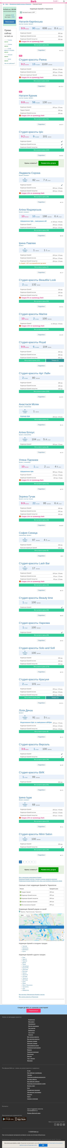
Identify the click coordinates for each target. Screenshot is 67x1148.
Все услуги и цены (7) (41, 267)
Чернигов (25, 974)
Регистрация (9, 22)
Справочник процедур (33, 1090)
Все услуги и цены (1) (41, 419)
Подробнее (41, 50)
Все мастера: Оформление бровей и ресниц (32, 994)
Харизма (34, 623)
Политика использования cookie (36, 1083)
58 (33, 102)
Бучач (24, 951)
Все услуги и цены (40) (41, 610)
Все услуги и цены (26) (41, 196)
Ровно (24, 983)
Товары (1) (55, 360)
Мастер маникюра (33, 1026)
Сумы (24, 981)
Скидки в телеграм (32, 1099)
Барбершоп (31, 1030)
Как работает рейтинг (33, 1081)
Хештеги (29, 1094)
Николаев (25, 969)
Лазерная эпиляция (33, 1052)
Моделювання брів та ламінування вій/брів (36, 722)
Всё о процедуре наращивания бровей (30, 877)
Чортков (24, 946)
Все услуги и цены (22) (41, 45)
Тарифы (29, 1075)
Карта (29, 1096)
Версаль (34, 744)
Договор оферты (32, 1079)
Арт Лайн (34, 373)
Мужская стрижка (32, 1041)
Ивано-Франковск (27, 985)
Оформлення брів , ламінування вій (33, 221)
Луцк (23, 988)
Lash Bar (34, 563)
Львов (24, 964)
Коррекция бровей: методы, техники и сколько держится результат (38, 879)
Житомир (25, 980)
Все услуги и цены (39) (41, 759)
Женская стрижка (32, 1043)
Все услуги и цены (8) (41, 447)
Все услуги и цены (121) (32, 360)
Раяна (33, 59)
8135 (12, 15)
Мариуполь (25, 990)
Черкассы (25, 978)
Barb (33, 1)
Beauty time (36, 597)
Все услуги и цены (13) (41, 821)
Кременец (25, 948)
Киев (23, 957)
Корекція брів (25, 416)
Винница (24, 971)
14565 (13, 17)
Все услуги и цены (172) (41, 666)
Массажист (31, 1021)
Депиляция (30, 1054)
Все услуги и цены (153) (41, 391)
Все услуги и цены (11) (41, 483)
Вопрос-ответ (31, 1086)
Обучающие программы (34, 1092)
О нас (29, 1070)
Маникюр (30, 1060)
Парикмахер (31, 1024)
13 (33, 64)
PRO (20, 55)
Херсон (24, 973)
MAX (20, 17)
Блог (28, 1088)
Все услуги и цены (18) (41, 230)
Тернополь (25, 986)
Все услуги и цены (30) (41, 329)
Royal (32, 342)
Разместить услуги (48, 163)
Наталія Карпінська (31, 22)
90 (33, 28)
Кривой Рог (25, 967)
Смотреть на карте (41, 927)
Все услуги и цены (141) (32, 697)
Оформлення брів (26, 471)
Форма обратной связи (33, 1113)
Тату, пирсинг (31, 1058)
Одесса (24, 959)
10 (33, 216)
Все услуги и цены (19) (41, 520)
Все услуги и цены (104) (41, 150)
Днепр (24, 962)
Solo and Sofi (37, 648)
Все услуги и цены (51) (41, 119)
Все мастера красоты (33, 1039)
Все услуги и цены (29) (41, 635)
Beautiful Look (37, 280)
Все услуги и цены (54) (41, 301)
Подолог (30, 1034)
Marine (33, 314)
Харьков (24, 961)
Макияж (29, 1050)
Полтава (24, 976)
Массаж (29, 1056)
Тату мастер (31, 1028)
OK (43, 1145)
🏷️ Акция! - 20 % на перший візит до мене (32, 263)
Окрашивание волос (33, 1045)
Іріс (31, 131)
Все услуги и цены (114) (41, 81)
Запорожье (25, 966)
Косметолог (31, 1019)
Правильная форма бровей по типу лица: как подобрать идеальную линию (40, 881)
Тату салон (31, 1032)
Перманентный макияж (34, 1047)
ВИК (31, 772)
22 (34, 503)
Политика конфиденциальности (36, 1077)
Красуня (34, 679)
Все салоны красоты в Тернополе (28, 996)
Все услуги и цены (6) (41, 550)
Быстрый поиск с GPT (28, 12)
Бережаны (25, 949)
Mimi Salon (35, 834)
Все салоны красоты (33, 1037)
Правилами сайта (32, 1145)
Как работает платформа (34, 1073)
